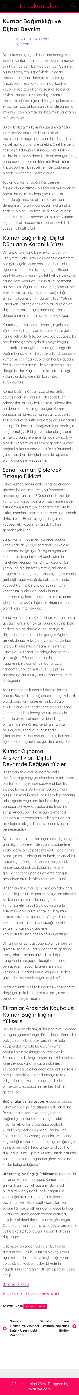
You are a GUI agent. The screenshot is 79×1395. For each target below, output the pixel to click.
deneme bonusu (16, 1284)
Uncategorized (35, 1306)
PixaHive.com (39, 1389)
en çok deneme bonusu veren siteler (32, 1293)
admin (25, 44)
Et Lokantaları (39, 5)
